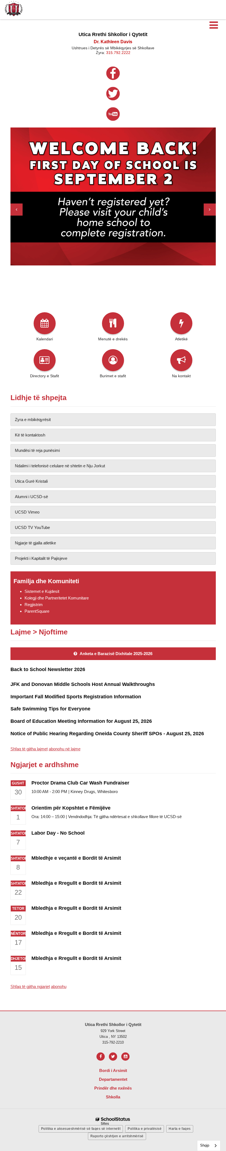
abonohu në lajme (64, 748)
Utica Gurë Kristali (31, 481)
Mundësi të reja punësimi (37, 450)
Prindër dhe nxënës (113, 1088)
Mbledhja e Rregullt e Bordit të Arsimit (76, 883)
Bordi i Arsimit (113, 1070)
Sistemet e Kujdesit (42, 591)
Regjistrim (34, 604)
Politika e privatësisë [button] (145, 1129)
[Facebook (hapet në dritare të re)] (100, 1056)
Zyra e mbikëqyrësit (33, 419)
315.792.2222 (118, 52)
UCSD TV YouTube (32, 527)
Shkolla (113, 1097)
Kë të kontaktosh (30, 435)
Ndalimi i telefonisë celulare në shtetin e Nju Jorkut (60, 465)
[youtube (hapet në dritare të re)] (125, 1056)
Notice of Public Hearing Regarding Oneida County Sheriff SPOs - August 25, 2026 (107, 733)
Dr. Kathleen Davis (113, 41)
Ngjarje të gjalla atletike (35, 543)
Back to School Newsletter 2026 (47, 669)
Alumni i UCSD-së (31, 496)
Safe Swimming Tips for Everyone (50, 709)
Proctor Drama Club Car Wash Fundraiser (80, 783)
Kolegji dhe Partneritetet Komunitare (57, 598)
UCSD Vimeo (27, 512)
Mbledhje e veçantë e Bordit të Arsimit (76, 858)
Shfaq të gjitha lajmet (29, 748)
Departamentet (113, 1079)
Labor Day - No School (58, 833)
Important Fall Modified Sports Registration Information (75, 696)
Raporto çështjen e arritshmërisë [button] (117, 1136)
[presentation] (16, 209)
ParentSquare (37, 611)
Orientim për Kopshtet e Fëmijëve (71, 808)
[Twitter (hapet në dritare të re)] (113, 1056)
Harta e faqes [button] (180, 1129)
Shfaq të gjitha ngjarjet (30, 986)
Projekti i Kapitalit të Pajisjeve (41, 558)
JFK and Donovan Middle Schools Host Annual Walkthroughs (82, 684)
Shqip (204, 1145)
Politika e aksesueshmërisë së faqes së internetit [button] (81, 1129)
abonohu (58, 986)
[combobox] (208, 1145)
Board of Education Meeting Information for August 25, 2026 (81, 721)
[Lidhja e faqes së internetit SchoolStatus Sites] (113, 1121)
